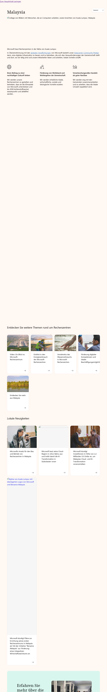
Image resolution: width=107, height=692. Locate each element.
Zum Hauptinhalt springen (10, 1)
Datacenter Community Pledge (86, 52)
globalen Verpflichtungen (41, 52)
